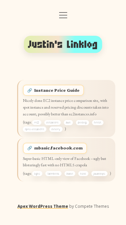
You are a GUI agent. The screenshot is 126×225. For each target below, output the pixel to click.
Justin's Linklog (63, 44)
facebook (53, 173)
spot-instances (34, 129)
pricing (82, 122)
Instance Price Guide (57, 90)
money (55, 129)
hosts (97, 122)
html (83, 173)
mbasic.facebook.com (58, 147)
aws (68, 122)
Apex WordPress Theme (42, 206)
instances (52, 122)
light (37, 173)
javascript (99, 173)
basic (70, 173)
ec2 (36, 122)
